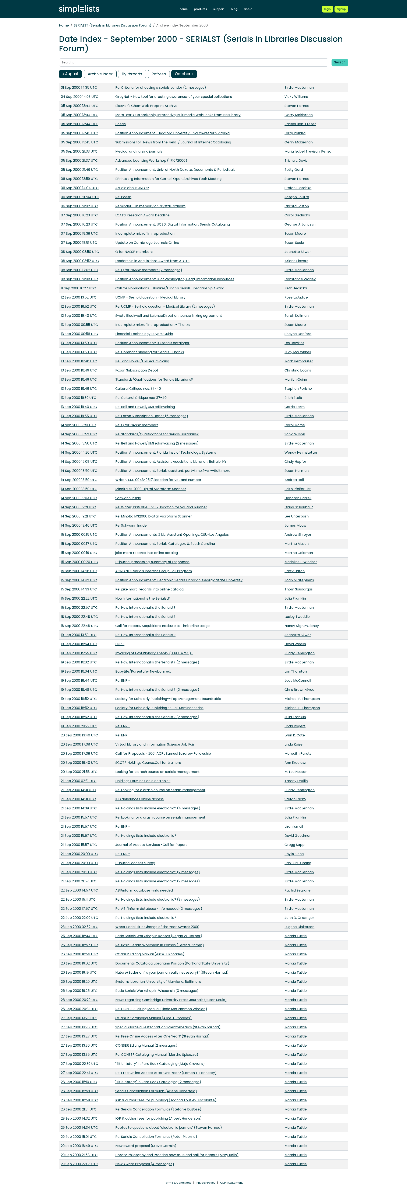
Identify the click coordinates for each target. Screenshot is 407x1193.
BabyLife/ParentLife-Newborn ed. (143, 671)
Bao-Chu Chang (297, 863)
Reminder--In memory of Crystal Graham (150, 206)
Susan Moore (295, 233)
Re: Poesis (123, 197)
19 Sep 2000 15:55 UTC (79, 653)
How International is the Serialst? (142, 598)
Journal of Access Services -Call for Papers (151, 844)
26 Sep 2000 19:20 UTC (79, 981)
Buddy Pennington (299, 653)
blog (234, 9)
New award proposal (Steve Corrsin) (145, 1145)
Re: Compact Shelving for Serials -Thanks (149, 352)
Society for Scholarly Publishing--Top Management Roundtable (168, 698)
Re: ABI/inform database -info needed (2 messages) (158, 908)
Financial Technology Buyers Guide (144, 333)
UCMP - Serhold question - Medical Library (150, 297)
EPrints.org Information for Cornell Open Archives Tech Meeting (168, 178)
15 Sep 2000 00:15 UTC (79, 534)
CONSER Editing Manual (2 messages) (146, 1045)
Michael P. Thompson (302, 698)
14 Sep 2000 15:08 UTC (79, 461)
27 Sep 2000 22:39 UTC (79, 1063)
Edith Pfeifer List (297, 488)
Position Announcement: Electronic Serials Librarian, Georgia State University (179, 580)
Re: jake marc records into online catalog (149, 589)
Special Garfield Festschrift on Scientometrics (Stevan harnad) (167, 1027)
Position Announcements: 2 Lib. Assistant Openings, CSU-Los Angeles (172, 534)
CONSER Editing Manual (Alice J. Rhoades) (149, 954)
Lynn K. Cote (294, 735)
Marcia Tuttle (295, 936)
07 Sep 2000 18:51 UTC (79, 242)
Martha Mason (296, 543)
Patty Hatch (294, 571)
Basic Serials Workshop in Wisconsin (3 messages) (156, 990)
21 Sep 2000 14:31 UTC (78, 790)
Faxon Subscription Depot (136, 370)
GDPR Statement (231, 1183)
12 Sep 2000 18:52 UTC (79, 306)
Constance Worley (300, 279)
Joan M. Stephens (299, 580)
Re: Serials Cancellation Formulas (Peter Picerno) (156, 1136)
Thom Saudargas (298, 589)
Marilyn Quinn (295, 379)
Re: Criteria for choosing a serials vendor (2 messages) (160, 87)
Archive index (100, 74)
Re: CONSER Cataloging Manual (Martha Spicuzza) (156, 1054)
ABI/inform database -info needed (144, 890)
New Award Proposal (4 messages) (144, 1164)
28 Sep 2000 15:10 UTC (79, 1081)
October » (184, 73)
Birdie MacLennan (299, 87)
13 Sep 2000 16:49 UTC (79, 370)
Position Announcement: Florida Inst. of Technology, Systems (165, 452)
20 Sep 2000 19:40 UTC (79, 762)
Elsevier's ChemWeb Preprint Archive (146, 105)
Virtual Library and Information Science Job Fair (154, 744)
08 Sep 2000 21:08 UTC (79, 279)
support (218, 9)
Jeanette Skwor (297, 251)
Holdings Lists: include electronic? (142, 780)
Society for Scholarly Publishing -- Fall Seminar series (159, 707)
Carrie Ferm (294, 406)
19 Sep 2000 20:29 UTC (79, 726)
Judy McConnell (297, 352)
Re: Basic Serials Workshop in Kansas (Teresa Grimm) (159, 945)
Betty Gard (293, 169)
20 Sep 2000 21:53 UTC (79, 771)
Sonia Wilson (294, 434)
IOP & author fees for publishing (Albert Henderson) (158, 1118)
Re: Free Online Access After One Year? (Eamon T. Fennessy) (166, 1072)
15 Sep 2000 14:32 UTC (79, 580)
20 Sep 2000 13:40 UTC (79, 735)
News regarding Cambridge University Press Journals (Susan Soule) (171, 999)
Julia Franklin (295, 598)
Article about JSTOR (132, 187)
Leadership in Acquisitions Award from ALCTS (152, 260)
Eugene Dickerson (299, 926)
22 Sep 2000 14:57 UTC (79, 890)
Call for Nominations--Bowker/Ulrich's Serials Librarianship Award (169, 288)
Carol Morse (294, 425)
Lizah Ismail (293, 826)
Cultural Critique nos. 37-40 (138, 388)
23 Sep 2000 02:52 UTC (79, 926)
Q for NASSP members (134, 251)
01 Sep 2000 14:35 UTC (79, 87)
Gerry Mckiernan (298, 114)
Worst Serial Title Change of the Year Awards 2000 (157, 926)
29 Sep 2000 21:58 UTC (79, 1154)
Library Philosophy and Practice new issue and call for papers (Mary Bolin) (176, 1154)
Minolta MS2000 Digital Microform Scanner (150, 488)
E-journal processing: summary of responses (152, 561)
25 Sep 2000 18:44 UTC (79, 936)
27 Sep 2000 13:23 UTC (79, 1018)
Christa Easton (296, 206)
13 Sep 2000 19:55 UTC (79, 416)
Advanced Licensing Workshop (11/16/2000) (151, 160)
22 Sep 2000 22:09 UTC (79, 917)
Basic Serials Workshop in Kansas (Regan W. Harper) (158, 936)
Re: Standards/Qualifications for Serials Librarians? (157, 434)
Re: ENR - (122, 680)
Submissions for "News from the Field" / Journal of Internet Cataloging (173, 142)
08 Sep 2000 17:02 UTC (79, 270)
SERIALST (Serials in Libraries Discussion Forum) (112, 25)
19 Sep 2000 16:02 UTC (79, 662)
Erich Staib (293, 397)
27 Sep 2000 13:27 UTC (79, 1036)
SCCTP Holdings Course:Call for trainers (148, 762)
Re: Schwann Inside (131, 525)
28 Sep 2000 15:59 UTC (79, 1091)
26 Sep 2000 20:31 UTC (79, 1009)
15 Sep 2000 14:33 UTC (79, 589)
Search (340, 62)
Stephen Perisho (298, 388)
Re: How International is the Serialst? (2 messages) (157, 662)
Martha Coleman (298, 552)
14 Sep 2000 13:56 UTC (79, 443)
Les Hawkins (294, 343)
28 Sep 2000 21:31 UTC (78, 1109)
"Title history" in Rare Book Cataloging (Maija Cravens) (160, 1063)
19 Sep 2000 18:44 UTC (79, 680)
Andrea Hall (294, 479)
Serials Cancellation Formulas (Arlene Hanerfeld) (156, 1091)
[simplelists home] (79, 9)
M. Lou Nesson (295, 771)
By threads (132, 74)
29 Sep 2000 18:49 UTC (79, 1145)
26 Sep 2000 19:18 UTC (79, 972)
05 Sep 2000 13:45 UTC (79, 133)
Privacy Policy (206, 1183)
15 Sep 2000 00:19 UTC (79, 552)
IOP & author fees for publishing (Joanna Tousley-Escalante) (165, 1100)
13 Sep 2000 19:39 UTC (78, 397)
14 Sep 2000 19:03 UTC (79, 498)
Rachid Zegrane (297, 890)
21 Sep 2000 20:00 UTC (79, 853)
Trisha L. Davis (295, 160)
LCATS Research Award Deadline (142, 215)
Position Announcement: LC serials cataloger (152, 343)
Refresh (159, 74)
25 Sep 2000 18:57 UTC (79, 945)
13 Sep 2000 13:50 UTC (79, 343)
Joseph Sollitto (296, 197)
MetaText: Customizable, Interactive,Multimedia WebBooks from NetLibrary (178, 114)
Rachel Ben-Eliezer (300, 124)
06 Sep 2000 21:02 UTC (79, 206)
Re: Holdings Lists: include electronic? (145, 835)
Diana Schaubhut (298, 507)
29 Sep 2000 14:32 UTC (79, 1118)
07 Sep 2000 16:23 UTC (79, 215)
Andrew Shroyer (297, 534)
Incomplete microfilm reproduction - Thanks (152, 324)
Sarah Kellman (296, 315)
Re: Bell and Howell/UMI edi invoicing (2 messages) (157, 443)
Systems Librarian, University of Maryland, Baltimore (158, 981)
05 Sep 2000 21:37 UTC (79, 160)
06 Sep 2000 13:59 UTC (79, 178)
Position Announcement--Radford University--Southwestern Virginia (172, 133)
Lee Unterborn (296, 516)
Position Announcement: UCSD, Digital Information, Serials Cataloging (172, 224)
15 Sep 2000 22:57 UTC (79, 607)
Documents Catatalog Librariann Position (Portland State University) (172, 963)
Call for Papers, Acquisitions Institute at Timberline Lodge (162, 625)
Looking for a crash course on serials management (157, 771)
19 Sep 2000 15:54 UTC (79, 644)
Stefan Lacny (295, 799)
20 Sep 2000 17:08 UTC (79, 744)
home (184, 9)
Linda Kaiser (294, 744)
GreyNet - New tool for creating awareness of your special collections (173, 96)
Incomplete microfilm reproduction (144, 233)
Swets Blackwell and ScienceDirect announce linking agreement (168, 315)
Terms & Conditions (177, 1183)
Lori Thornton (295, 671)
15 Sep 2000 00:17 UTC (79, 543)
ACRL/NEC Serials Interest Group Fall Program (153, 571)
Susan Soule (294, 242)
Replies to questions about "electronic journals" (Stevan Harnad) (168, 1127)
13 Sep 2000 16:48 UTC (79, 361)
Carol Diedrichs (297, 215)
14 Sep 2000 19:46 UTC (79, 525)
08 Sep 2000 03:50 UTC (80, 251)
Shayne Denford (297, 333)
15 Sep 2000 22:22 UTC (79, 598)
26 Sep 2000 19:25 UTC (79, 990)
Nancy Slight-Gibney (301, 625)
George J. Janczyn (299, 224)
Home (64, 25)
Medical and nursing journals (138, 151)
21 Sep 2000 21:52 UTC (78, 881)
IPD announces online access (139, 799)
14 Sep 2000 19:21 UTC (78, 507)
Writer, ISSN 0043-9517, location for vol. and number (158, 479)
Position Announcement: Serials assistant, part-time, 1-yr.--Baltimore (172, 470)
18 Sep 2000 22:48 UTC (79, 616)
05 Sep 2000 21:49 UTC (79, 169)
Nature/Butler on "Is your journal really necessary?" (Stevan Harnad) (172, 972)
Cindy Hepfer (295, 461)
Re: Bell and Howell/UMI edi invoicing (145, 406)
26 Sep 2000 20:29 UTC (79, 999)
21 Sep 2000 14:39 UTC (79, 808)
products (200, 9)
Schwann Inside (128, 498)
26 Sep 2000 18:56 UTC (79, 954)
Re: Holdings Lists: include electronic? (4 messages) (157, 808)
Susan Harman (296, 470)
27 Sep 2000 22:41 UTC (79, 1072)
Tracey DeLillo (296, 780)
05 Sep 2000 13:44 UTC (79, 105)
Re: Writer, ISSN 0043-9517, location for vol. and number (161, 507)
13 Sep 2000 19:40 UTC (79, 406)
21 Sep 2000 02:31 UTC (78, 780)
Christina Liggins (297, 370)
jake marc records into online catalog (146, 552)
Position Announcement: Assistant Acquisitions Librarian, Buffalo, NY (170, 461)
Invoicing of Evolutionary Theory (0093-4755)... (154, 653)
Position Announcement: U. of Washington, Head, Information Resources (174, 279)
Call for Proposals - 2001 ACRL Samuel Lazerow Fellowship (163, 753)
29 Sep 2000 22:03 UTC (79, 1164)
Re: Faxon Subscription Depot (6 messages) (151, 416)
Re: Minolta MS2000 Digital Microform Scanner (153, 516)
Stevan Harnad (296, 105)
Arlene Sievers (296, 260)
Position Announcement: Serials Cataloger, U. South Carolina (165, 543)
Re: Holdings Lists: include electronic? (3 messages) (157, 899)
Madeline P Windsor (300, 561)
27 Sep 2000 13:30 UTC (79, 1045)
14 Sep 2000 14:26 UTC (79, 452)
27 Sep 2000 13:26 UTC (79, 1027)
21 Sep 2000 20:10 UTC (79, 872)
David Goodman (297, 835)
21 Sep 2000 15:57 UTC (79, 817)
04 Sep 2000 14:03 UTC (79, 96)
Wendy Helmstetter (301, 452)
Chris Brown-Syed (299, 689)
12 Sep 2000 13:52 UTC (78, 297)
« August (70, 73)
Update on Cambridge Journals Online (147, 242)
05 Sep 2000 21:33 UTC (79, 151)
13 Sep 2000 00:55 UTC (79, 324)
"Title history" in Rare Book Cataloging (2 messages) (158, 1081)
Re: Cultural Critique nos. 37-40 (141, 397)
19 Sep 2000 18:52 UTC (79, 698)
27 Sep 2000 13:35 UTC (79, 1054)
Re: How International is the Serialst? (145, 607)
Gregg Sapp (294, 844)
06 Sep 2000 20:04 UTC (80, 197)
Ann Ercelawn (295, 762)
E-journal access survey (135, 863)
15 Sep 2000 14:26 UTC (79, 571)
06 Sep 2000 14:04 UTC (80, 187)
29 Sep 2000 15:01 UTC (79, 1136)
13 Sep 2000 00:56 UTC (79, 333)
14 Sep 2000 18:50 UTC (79, 470)
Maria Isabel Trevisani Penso (307, 151)
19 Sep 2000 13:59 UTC (78, 634)
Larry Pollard (294, 133)
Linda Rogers (294, 726)
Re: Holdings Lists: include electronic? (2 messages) (157, 872)
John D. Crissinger (299, 917)
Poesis (120, 124)
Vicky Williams (296, 96)
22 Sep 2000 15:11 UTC (78, 899)
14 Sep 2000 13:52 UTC (79, 434)
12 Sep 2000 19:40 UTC (79, 315)
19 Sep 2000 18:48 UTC (79, 689)
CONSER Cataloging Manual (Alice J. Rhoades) (153, 1018)
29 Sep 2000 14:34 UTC (79, 1127)
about (248, 9)
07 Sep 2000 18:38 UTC (79, 233)
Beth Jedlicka (295, 288)
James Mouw (295, 525)
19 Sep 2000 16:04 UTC (79, 671)
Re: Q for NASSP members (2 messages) (148, 270)
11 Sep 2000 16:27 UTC (78, 288)
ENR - (119, 644)
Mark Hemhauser (298, 361)
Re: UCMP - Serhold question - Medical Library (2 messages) (165, 306)
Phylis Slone (294, 853)
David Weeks (295, 644)
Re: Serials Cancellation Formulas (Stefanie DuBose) (158, 1109)
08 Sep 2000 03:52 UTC (80, 260)
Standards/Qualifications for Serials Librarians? (154, 379)
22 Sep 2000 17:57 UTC (79, 908)
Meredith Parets (297, 753)
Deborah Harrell (297, 498)
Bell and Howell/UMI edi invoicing (142, 361)
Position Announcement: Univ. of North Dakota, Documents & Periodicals (175, 169)
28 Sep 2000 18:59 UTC (79, 1100)
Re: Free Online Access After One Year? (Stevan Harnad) (162, 1036)
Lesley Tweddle (297, 616)
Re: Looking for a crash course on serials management (160, 790)
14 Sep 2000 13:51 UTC (78, 425)
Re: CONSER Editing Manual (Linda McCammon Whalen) (161, 1009)
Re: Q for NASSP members (136, 425)
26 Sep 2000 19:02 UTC (79, 963)
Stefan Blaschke (297, 187)
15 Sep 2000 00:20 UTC (79, 561)
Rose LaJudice (296, 297)
